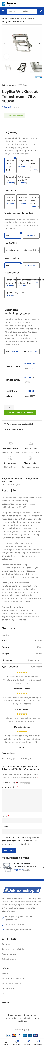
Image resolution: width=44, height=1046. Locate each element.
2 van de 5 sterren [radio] (23, 783)
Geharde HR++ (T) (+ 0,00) (10, 165)
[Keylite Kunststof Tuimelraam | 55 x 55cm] (7, 867)
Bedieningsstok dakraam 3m (25, 281)
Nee (7, 235)
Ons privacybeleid (16, 1015)
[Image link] (22, 890)
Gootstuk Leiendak (22, 199)
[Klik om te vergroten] (6, 56)
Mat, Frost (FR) (32, 163)
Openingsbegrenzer (15, 292)
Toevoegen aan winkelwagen (20, 412)
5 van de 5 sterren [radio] (29, 783)
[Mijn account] (40, 11)
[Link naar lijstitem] (22, 924)
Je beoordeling (10, 787)
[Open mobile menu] (3, 11)
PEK (26, 351)
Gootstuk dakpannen (11, 199)
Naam (5, 816)
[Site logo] (11, 3)
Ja (25, 235)
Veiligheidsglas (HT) (25, 162)
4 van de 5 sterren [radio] (27, 783)
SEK (8, 351)
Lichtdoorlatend (31, 250)
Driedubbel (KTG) (11, 178)
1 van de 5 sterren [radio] (21, 783)
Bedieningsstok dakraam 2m (13, 281)
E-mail (6, 826)
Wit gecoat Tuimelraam (13, 21)
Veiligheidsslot (37, 280)
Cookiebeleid (25, 1018)
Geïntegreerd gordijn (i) (24, 178)
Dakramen (15, 18)
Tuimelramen (29, 18)
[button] (4, 44)
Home (4, 18)
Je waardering (9, 783)
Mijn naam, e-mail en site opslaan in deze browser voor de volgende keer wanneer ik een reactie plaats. (20, 840)
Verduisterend (12, 250)
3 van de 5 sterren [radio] (25, 783)
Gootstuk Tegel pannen (34, 200)
